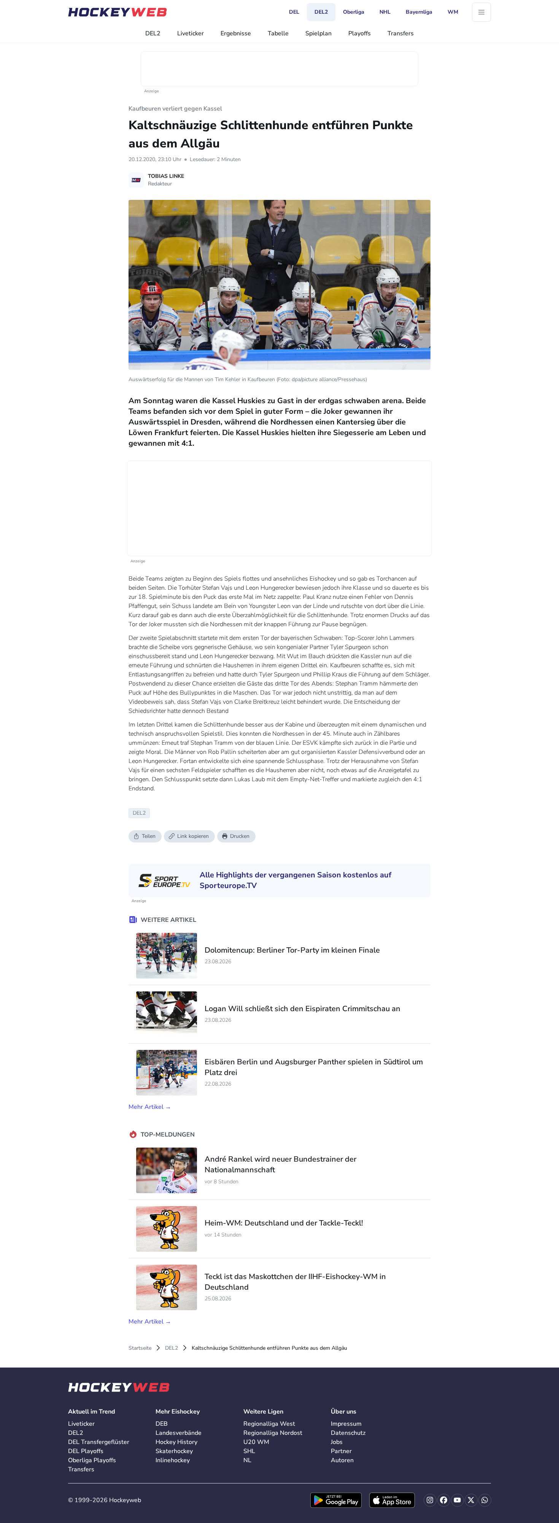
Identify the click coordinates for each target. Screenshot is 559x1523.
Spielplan (318, 33)
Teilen (149, 836)
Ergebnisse (236, 33)
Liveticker (190, 33)
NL (247, 1460)
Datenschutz (348, 1433)
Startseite (140, 1348)
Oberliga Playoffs (92, 1460)
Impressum (346, 1424)
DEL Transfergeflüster (98, 1442)
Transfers (400, 33)
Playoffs (359, 33)
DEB (162, 1424)
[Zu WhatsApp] (485, 1500)
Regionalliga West (269, 1424)
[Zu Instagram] (430, 1500)
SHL (249, 1451)
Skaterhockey (174, 1451)
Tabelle (278, 33)
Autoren (342, 1460)
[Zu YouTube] (457, 1500)
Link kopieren (193, 836)
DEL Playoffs (85, 1451)
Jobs (337, 1442)
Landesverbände (179, 1433)
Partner (341, 1451)
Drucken (239, 836)
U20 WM (256, 1442)
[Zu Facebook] (444, 1500)
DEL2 (152, 33)
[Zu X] (471, 1500)
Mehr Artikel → (150, 1107)
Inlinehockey (173, 1460)
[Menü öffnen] (481, 12)
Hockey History (176, 1442)
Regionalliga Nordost (272, 1433)
